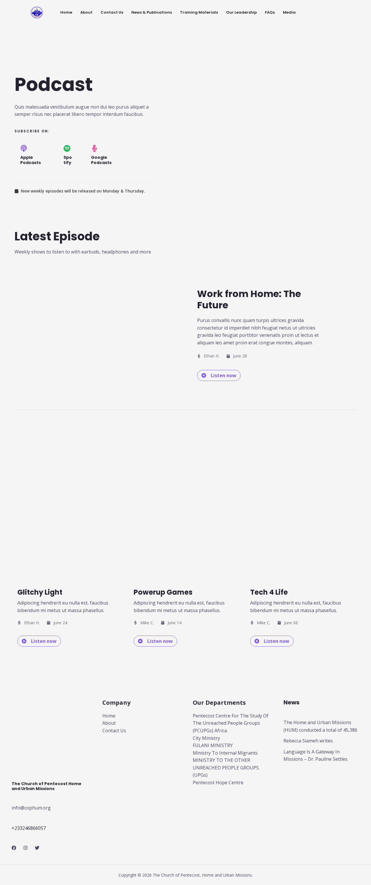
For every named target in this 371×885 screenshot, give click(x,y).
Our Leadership (241, 12)
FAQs (270, 12)
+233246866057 (29, 828)
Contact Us (112, 12)
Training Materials (199, 12)
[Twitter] (37, 848)
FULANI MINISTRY (213, 745)
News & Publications (151, 12)
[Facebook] (14, 848)
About (86, 12)
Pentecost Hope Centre (218, 782)
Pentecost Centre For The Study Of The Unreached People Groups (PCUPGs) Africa (230, 723)
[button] (219, 375)
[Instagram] (25, 848)
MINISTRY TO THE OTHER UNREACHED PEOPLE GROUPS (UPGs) (226, 767)
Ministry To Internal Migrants (225, 753)
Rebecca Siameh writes (308, 741)
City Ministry (206, 738)
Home (66, 12)
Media (289, 12)
